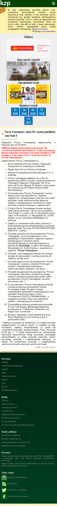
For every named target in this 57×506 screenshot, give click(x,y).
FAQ (3, 383)
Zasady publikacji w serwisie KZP (16, 442)
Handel (5, 369)
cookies (28, 19)
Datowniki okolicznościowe (13, 414)
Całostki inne (7, 411)
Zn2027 (28, 120)
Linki (4, 373)
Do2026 (33, 112)
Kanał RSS (12, 484)
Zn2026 (15, 112)
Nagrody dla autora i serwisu (14, 446)
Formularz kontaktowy (11, 435)
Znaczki (5, 400)
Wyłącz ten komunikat (44, 31)
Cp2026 (24, 112)
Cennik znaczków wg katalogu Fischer (18, 425)
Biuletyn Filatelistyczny (11, 439)
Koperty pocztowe (9, 407)
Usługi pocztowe (9, 376)
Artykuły (5, 362)
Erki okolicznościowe (11, 418)
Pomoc (5, 380)
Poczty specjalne (9, 421)
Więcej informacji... (40, 29)
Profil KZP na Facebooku (18, 496)
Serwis (4, 387)
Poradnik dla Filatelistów (12, 366)
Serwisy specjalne (9, 390)
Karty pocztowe (8, 404)
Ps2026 (41, 112)
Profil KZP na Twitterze (17, 490)
